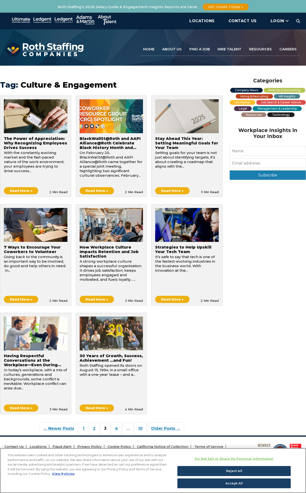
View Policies (63, 474)
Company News (246, 90)
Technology (281, 115)
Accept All (234, 483)
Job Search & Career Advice (281, 102)
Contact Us (243, 21)
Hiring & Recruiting (254, 96)
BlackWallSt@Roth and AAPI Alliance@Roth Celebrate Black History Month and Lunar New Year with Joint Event (110, 143)
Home (148, 49)
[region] (153, 470)
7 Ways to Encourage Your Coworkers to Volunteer (32, 249)
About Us (172, 49)
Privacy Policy (89, 447)
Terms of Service (208, 447)
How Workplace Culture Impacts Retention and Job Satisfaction (109, 252)
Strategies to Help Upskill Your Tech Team (183, 249)
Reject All (234, 471)
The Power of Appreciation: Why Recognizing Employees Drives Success (35, 143)
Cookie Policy (119, 447)
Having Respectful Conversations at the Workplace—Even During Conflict (31, 361)
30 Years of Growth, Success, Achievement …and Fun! (111, 358)
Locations (202, 21)
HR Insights (287, 96)
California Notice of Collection (162, 447)
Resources (260, 49)
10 (140, 428)
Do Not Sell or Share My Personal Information (234, 459)
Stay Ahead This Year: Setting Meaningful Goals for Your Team (186, 143)
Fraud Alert (62, 447)
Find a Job (199, 49)
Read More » (21, 191)
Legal (243, 108)
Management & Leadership (277, 108)
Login (278, 21)
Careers (288, 49)
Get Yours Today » (225, 7)
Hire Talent (229, 49)
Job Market (243, 102)
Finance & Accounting (284, 90)
